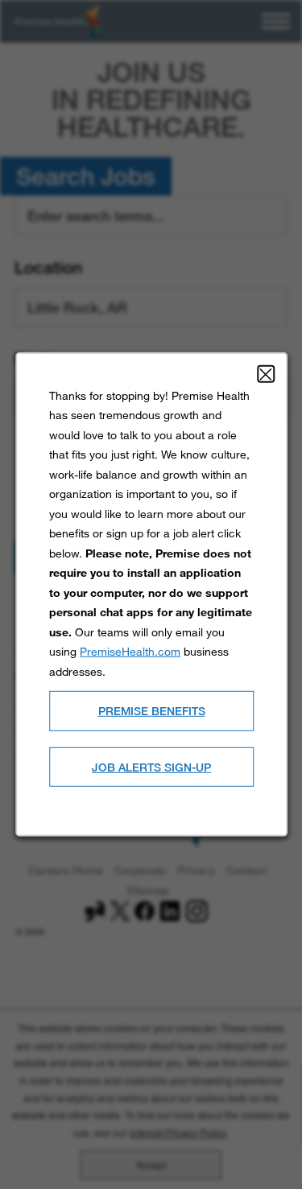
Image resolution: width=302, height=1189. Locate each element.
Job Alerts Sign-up (151, 766)
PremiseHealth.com (130, 651)
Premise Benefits (151, 711)
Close (265, 374)
